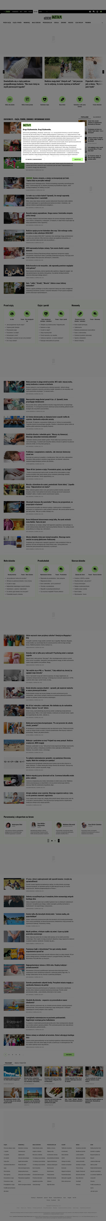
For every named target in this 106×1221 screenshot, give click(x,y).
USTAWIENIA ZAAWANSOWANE (34, 159)
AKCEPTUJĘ (77, 159)
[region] (53, 142)
